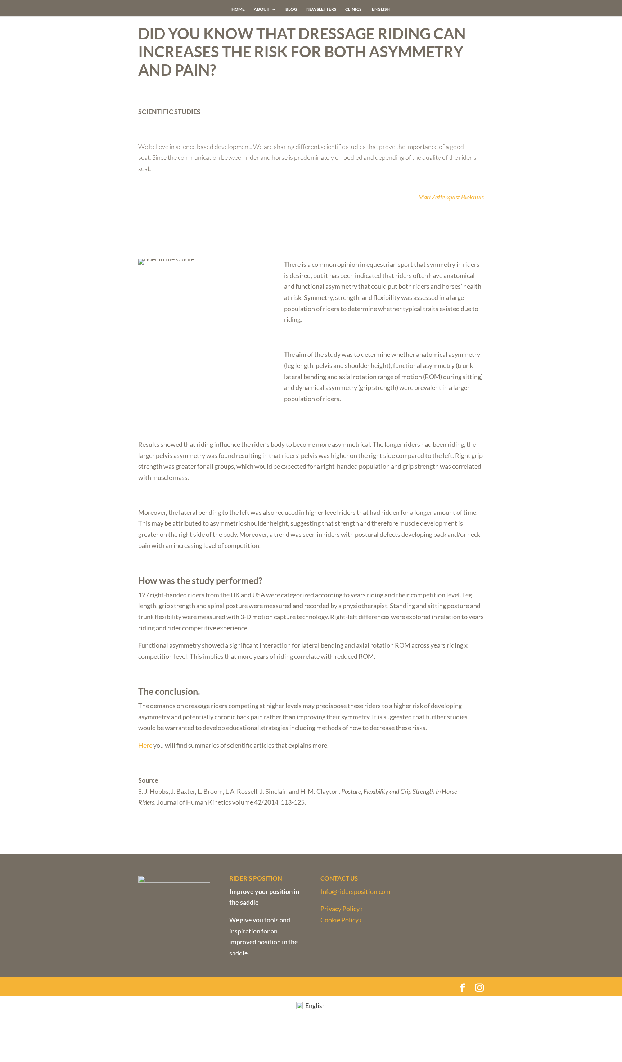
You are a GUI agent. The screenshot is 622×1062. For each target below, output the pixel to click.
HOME (238, 9)
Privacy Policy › (341, 909)
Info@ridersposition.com (355, 891)
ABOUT (261, 9)
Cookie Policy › (341, 920)
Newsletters (321, 9)
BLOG (291, 9)
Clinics (353, 9)
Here (145, 745)
